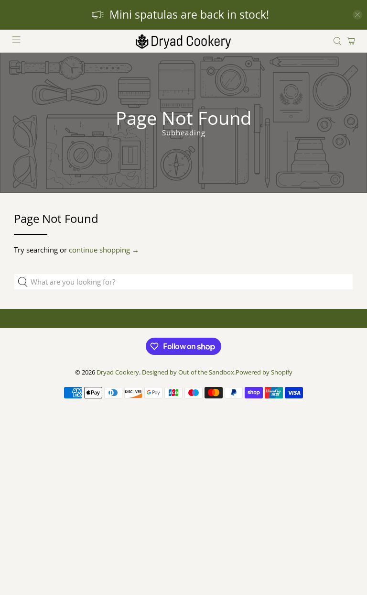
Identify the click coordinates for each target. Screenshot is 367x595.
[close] (357, 15)
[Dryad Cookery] (183, 41)
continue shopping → (104, 249)
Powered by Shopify (264, 372)
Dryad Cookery (118, 372)
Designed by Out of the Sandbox (188, 372)
